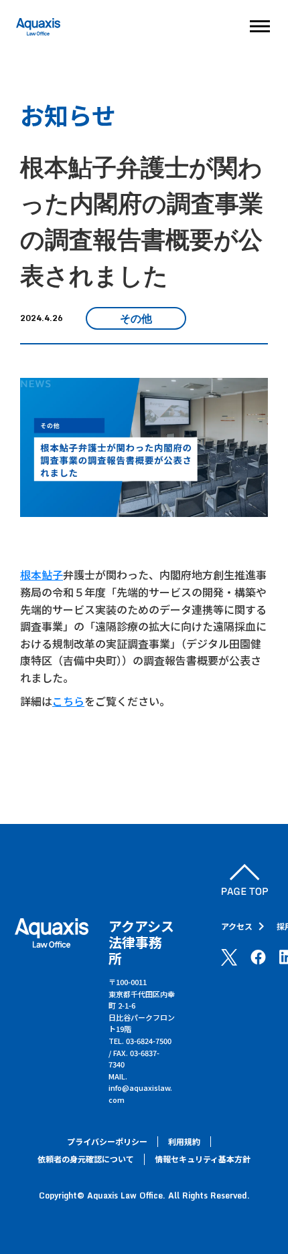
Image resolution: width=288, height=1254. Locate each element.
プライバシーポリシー (107, 1141)
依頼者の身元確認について (86, 1159)
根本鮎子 (41, 574)
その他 (136, 318)
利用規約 (184, 1141)
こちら (68, 701)
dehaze (260, 27)
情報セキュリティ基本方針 (202, 1159)
